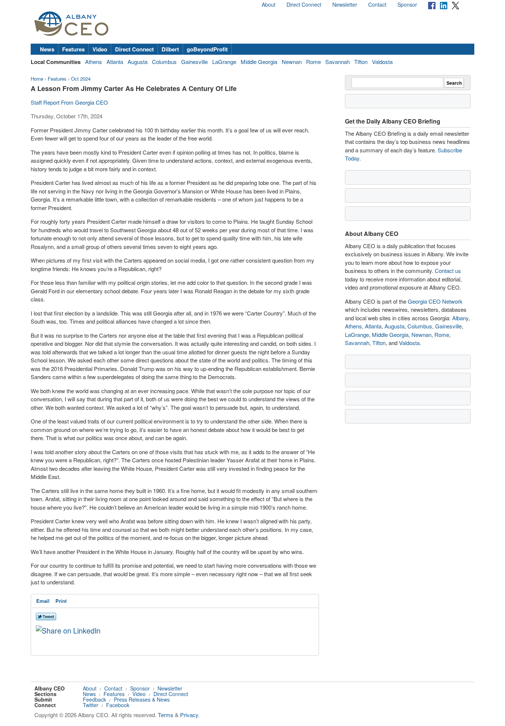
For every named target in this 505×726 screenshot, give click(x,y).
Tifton (360, 61)
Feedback (94, 699)
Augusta (138, 61)
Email (43, 600)
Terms (165, 715)
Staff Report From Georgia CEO (69, 102)
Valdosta (382, 61)
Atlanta (114, 61)
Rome (313, 61)
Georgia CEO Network (435, 301)
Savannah (337, 61)
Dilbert (170, 49)
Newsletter (344, 4)
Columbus (164, 61)
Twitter (90, 705)
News (47, 49)
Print (61, 600)
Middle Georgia (259, 61)
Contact (377, 4)
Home (37, 78)
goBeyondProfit (207, 49)
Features (73, 49)
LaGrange (224, 61)
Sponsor (407, 4)
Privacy (189, 715)
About (268, 4)
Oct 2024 (81, 78)
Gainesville (194, 61)
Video (99, 49)
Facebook (117, 705)
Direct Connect (304, 4)
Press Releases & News (142, 699)
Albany (460, 318)
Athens (93, 61)
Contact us (448, 270)
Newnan (292, 61)
